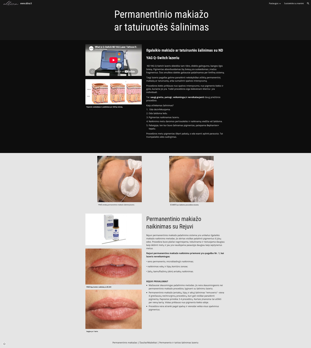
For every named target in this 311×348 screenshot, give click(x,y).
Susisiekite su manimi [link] (294, 3)
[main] (161, 20)
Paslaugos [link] (273, 3)
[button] (308, 3)
